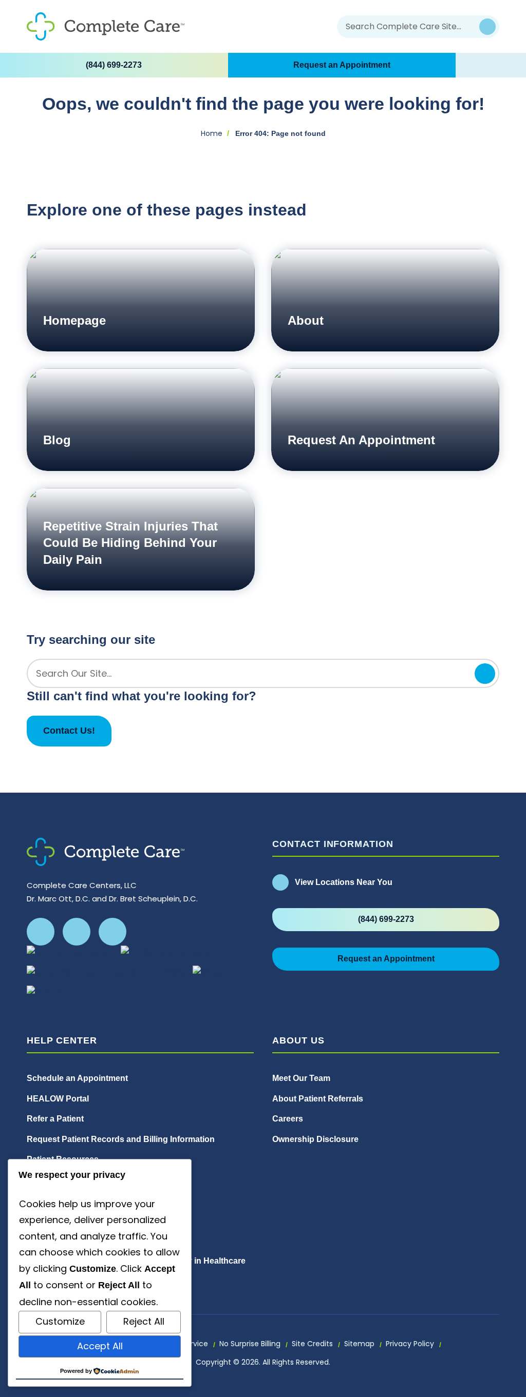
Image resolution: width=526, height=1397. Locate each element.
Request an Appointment (341, 65)
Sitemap (359, 1344)
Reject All (143, 1321)
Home (211, 133)
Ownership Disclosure (316, 1139)
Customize (60, 1321)
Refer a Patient (55, 1118)
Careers (287, 1118)
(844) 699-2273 (114, 65)
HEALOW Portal (58, 1098)
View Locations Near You (343, 882)
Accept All (100, 1346)
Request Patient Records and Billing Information (121, 1139)
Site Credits (312, 1344)
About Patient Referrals (317, 1098)
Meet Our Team (301, 1078)
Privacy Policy (410, 1344)
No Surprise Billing (249, 1344)
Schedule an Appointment (77, 1078)
